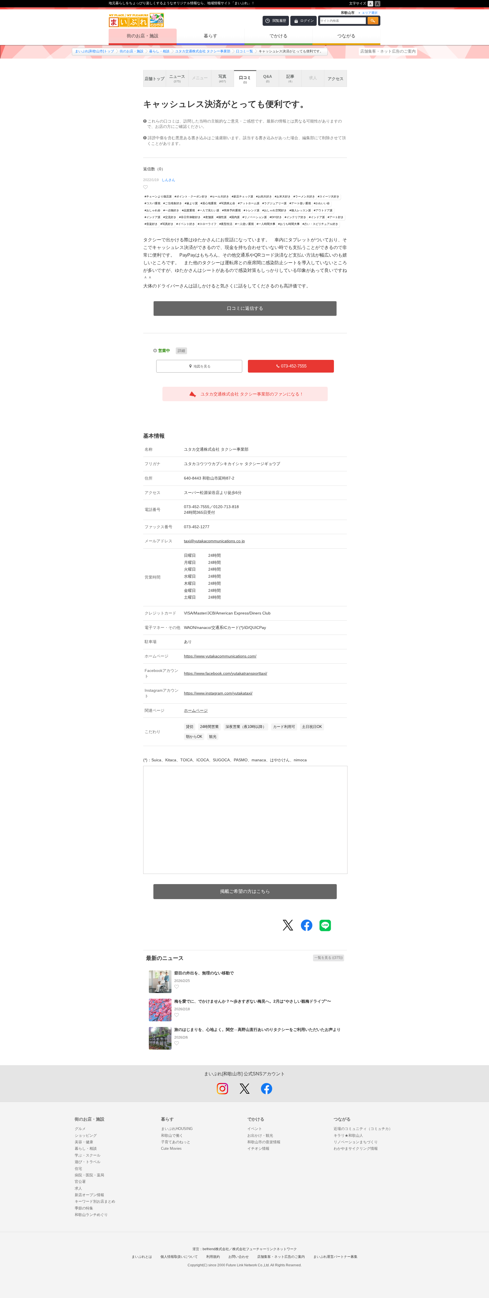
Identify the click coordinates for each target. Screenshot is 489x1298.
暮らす (210, 35)
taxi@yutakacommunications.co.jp (214, 541)
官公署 (80, 1181)
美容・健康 (84, 1142)
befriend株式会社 (216, 1249)
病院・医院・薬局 (89, 1175)
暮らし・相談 (159, 51)
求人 (78, 1188)
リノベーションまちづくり (356, 1142)
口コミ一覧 (244, 51)
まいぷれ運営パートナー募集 (335, 1257)
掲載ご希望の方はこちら (245, 891)
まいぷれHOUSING (177, 1129)
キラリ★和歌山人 (348, 1135)
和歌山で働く (172, 1135)
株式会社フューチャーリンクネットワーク (264, 1249)
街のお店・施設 (142, 35)
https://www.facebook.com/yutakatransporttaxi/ (225, 673)
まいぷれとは (142, 1257)
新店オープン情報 (89, 1195)
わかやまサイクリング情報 (356, 1148)
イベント (254, 1129)
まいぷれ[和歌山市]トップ (94, 51)
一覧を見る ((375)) (328, 958)
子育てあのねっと (175, 1142)
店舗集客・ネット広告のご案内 (388, 51)
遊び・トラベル (87, 1162)
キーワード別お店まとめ (95, 1201)
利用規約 (213, 1257)
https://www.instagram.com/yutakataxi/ (218, 693)
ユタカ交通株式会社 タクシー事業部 (202, 51)
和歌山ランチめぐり (91, 1215)
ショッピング (86, 1135)
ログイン (307, 21)
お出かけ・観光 (260, 1135)
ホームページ (196, 710)
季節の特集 (84, 1208)
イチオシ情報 (258, 1148)
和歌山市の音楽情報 (263, 1142)
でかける (278, 35)
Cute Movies (171, 1148)
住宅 (78, 1168)
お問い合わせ (238, 1257)
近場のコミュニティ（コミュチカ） (363, 1129)
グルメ (80, 1129)
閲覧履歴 (279, 21)
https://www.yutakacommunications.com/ (220, 656)
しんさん (168, 180)
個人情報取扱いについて (179, 1257)
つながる (346, 35)
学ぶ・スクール (87, 1155)
